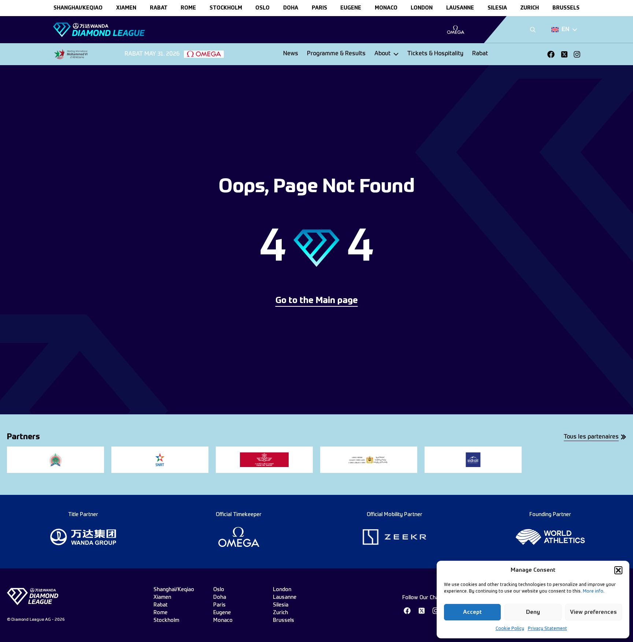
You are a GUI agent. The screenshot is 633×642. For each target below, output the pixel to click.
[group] (455, 30)
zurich (529, 8)
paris (319, 8)
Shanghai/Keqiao (78, 8)
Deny (533, 612)
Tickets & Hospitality (435, 54)
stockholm (226, 8)
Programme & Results (336, 54)
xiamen (126, 8)
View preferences (593, 612)
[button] (618, 570)
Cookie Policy (510, 629)
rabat (158, 8)
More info (593, 591)
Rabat (480, 54)
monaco (386, 8)
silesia (497, 8)
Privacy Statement (547, 629)
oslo (262, 8)
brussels (566, 8)
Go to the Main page (316, 300)
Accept (472, 612)
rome (188, 8)
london (422, 8)
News (290, 54)
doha (290, 8)
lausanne (460, 8)
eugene (350, 8)
